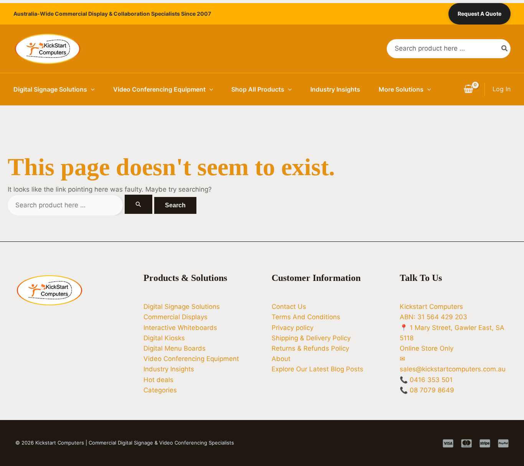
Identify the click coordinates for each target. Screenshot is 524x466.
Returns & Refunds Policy (310, 348)
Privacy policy (292, 327)
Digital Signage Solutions (50, 89)
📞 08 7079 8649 (427, 390)
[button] (91, 89)
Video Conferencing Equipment (159, 89)
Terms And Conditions (306, 317)
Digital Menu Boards (174, 348)
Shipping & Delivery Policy (311, 338)
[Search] (505, 48)
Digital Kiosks (164, 338)
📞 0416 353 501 (426, 380)
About (281, 359)
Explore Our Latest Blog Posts (317, 369)
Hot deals (158, 380)
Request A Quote (479, 13)
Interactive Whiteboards (180, 327)
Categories (160, 390)
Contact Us (289, 306)
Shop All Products (257, 89)
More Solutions (401, 89)
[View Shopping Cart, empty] (468, 89)
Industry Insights (335, 89)
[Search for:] (81, 205)
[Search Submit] (138, 204)
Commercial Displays (175, 317)
